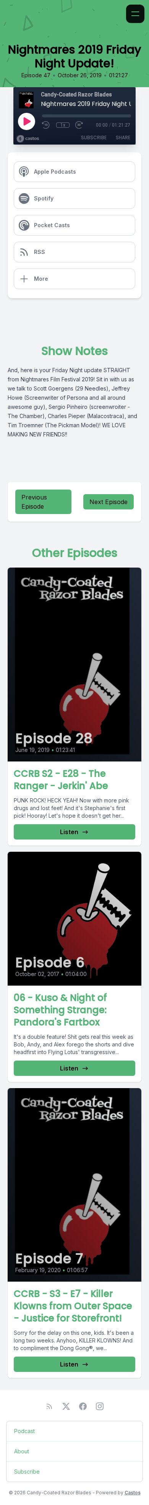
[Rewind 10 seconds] (46, 125)
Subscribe (94, 137)
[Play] (26, 121)
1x (62, 125)
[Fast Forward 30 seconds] (79, 125)
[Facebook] (83, 1406)
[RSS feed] (49, 1406)
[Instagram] (100, 1406)
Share (123, 137)
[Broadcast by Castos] (27, 139)
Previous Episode (34, 501)
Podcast (24, 1431)
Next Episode (108, 502)
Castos (133, 1492)
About (21, 1451)
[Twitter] (66, 1406)
